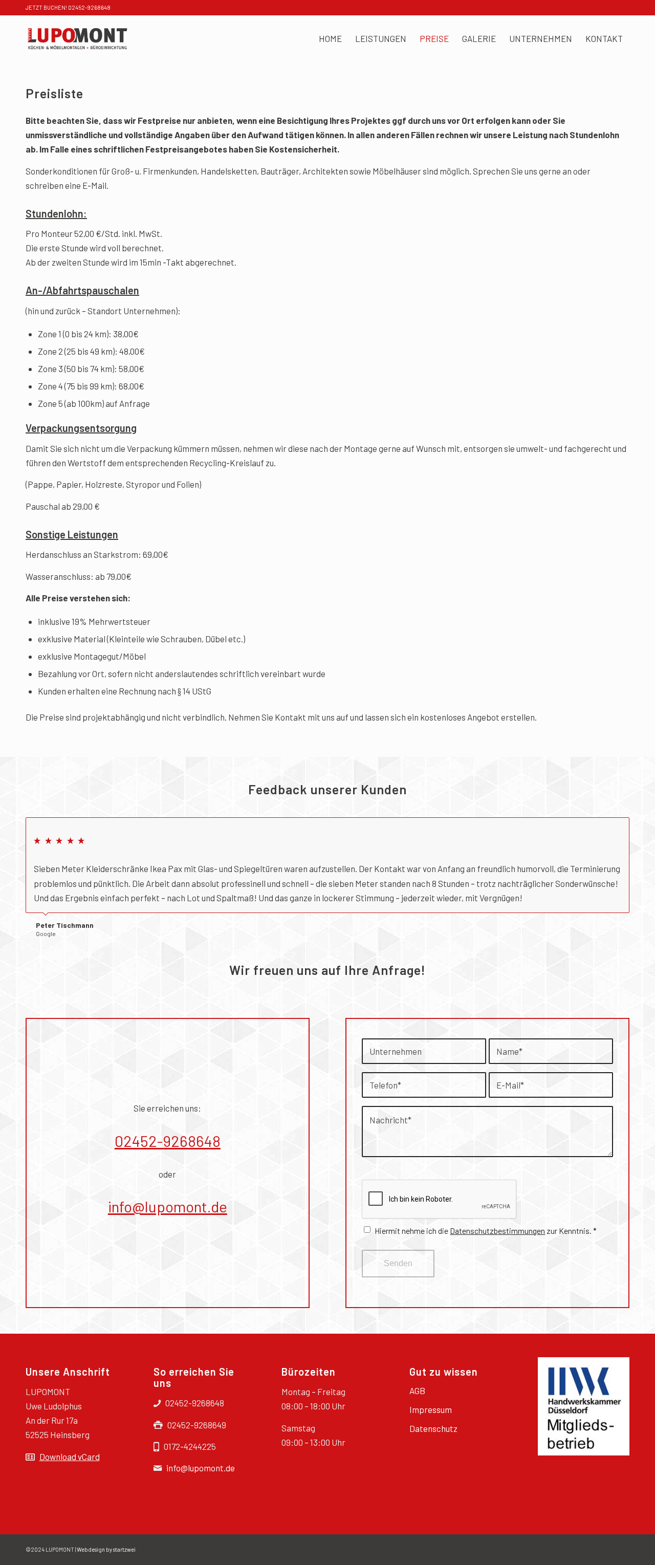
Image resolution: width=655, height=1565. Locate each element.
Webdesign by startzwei (106, 1549)
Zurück (596, 828)
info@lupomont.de (167, 1206)
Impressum (430, 1409)
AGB (417, 1390)
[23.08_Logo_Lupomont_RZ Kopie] (77, 38)
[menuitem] (330, 38)
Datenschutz (433, 1428)
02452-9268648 (168, 1141)
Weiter (619, 828)
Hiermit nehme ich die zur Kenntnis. (486, 1230)
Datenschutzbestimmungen (497, 1230)
